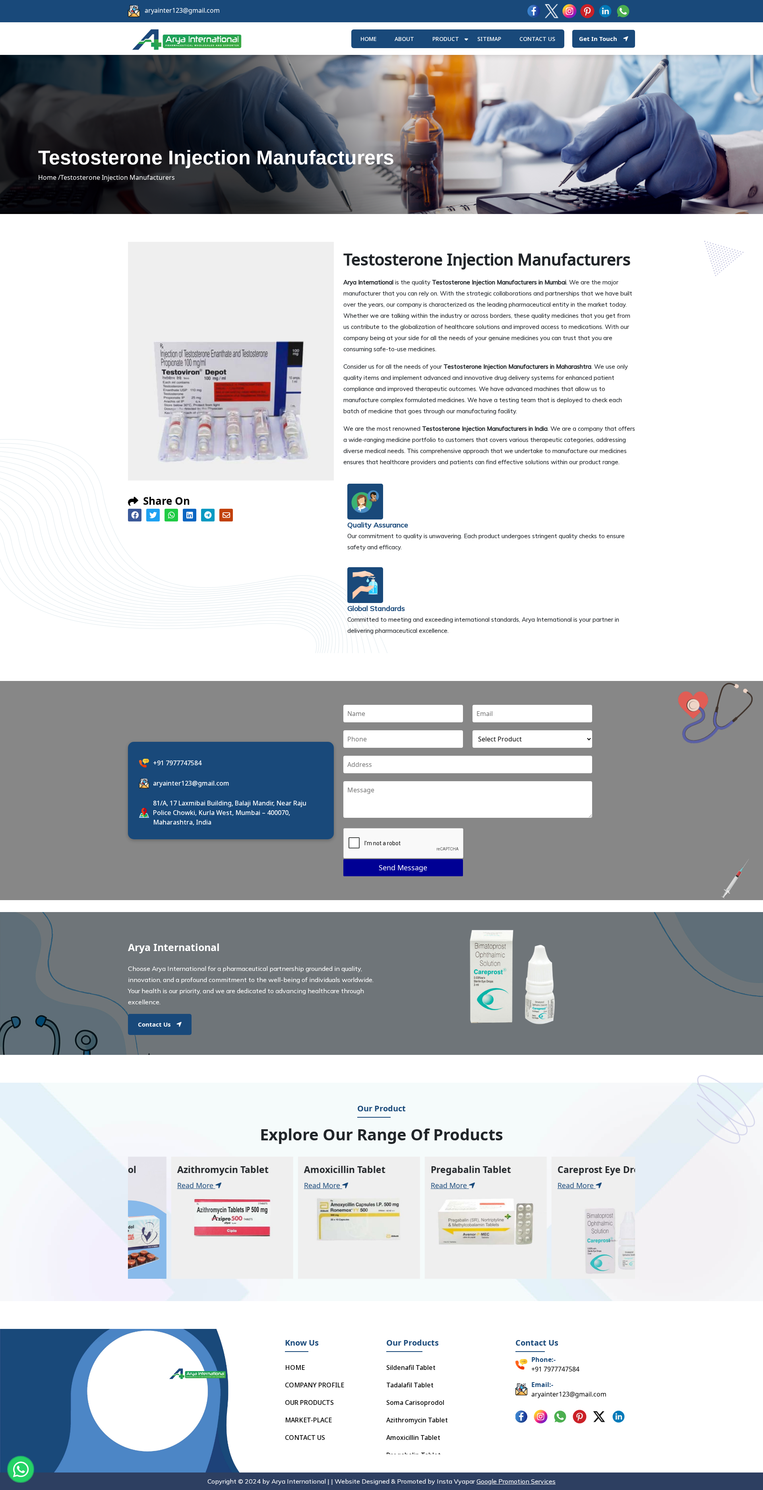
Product (445, 39)
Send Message (403, 867)
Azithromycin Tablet (417, 1420)
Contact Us (154, 1024)
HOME (368, 39)
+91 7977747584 (177, 763)
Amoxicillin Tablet (413, 1437)
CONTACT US (305, 1437)
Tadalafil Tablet (410, 1385)
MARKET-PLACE (308, 1420)
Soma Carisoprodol (415, 1402)
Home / (49, 177)
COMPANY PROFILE (314, 1385)
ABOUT (404, 39)
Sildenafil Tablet (411, 1367)
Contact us (537, 39)
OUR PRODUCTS (309, 1402)
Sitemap (489, 39)
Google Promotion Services (516, 1481)
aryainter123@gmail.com (182, 10)
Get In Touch (598, 39)
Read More (190, 1185)
